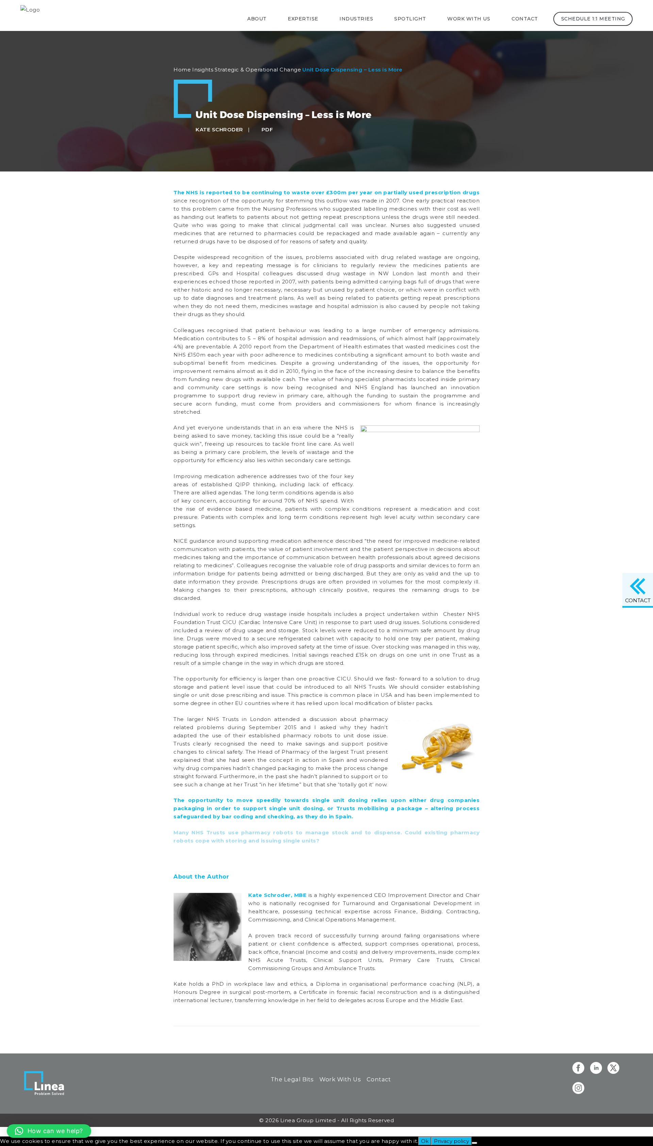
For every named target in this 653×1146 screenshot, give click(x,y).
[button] (49, 1131)
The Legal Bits (292, 1079)
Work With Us (340, 1079)
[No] (474, 1143)
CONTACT (638, 600)
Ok (425, 1141)
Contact (525, 19)
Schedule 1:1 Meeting (593, 19)
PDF (266, 129)
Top (5, 1131)
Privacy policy (451, 1141)
